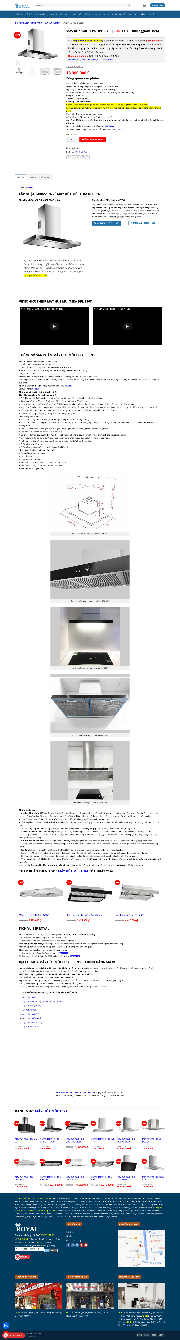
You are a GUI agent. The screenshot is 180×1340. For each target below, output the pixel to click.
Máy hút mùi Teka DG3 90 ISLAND (126, 1140)
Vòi (80, 14)
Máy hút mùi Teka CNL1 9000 (75, 1178)
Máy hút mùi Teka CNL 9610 (24, 1178)
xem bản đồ (40, 1242)
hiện (30, 187)
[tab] (20, 177)
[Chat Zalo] (6, 1325)
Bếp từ (19, 14)
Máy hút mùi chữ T (29, 1014)
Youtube (36, 388)
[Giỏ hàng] (144, 5)
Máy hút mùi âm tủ (29, 1026)
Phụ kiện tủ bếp (119, 14)
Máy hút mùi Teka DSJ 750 (102, 1140)
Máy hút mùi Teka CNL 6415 (129, 915)
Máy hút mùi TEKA (73, 871)
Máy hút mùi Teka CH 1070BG (34, 915)
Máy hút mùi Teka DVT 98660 (126, 1178)
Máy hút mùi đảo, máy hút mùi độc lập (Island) (42, 1001)
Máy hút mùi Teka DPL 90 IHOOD (49, 1140)
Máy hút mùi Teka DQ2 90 (151, 1140)
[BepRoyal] (22, 5)
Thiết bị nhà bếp (22, 23)
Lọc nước (53, 14)
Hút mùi (28, 14)
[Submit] (129, 5)
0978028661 (21, 1238)
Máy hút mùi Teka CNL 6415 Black (84, 915)
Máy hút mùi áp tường (31, 1005)
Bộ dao (106, 14)
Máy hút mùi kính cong (31, 1022)
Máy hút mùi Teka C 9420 (101, 1178)
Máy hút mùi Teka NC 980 (153, 1178)
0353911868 (47, 1235)
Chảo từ (96, 14)
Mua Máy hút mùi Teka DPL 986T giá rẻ (75, 1092)
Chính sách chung (73, 1240)
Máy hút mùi (36, 23)
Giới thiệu (70, 1232)
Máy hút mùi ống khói (31, 1018)
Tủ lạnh (142, 14)
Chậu (74, 14)
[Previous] (19, 47)
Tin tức (152, 14)
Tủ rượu (132, 14)
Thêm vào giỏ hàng (92, 139)
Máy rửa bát (40, 14)
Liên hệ (69, 1236)
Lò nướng (64, 14)
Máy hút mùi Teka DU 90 (26, 1140)
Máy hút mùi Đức (29, 997)
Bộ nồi (87, 14)
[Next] (58, 47)
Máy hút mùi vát (28, 1009)
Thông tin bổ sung (39, 177)
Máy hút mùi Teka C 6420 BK (50, 1178)
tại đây (68, 385)
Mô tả (20, 177)
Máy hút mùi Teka (52, 23)
